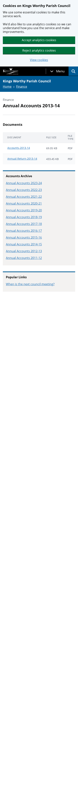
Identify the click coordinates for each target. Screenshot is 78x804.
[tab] (57, 71)
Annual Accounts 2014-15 (24, 244)
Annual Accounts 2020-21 (24, 203)
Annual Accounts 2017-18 (24, 224)
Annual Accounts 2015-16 (24, 237)
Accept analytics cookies (39, 40)
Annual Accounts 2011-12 (24, 258)
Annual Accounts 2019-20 (24, 210)
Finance (21, 86)
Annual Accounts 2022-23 (24, 190)
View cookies (39, 60)
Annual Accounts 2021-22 (24, 197)
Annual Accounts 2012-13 (24, 251)
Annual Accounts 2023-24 (24, 183)
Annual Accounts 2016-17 (24, 231)
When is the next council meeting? (30, 284)
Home (7, 86)
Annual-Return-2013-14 (22, 158)
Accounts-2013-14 (18, 148)
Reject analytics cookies (39, 50)
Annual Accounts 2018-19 (24, 217)
